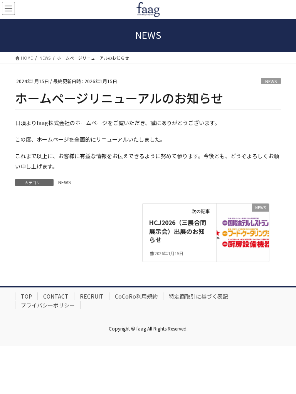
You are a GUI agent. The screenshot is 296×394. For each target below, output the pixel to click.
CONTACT (56, 296)
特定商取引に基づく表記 (198, 296)
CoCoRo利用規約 (136, 296)
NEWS (271, 81)
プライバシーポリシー (48, 305)
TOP (26, 296)
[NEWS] (243, 231)
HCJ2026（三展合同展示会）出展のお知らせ (177, 231)
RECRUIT (92, 296)
